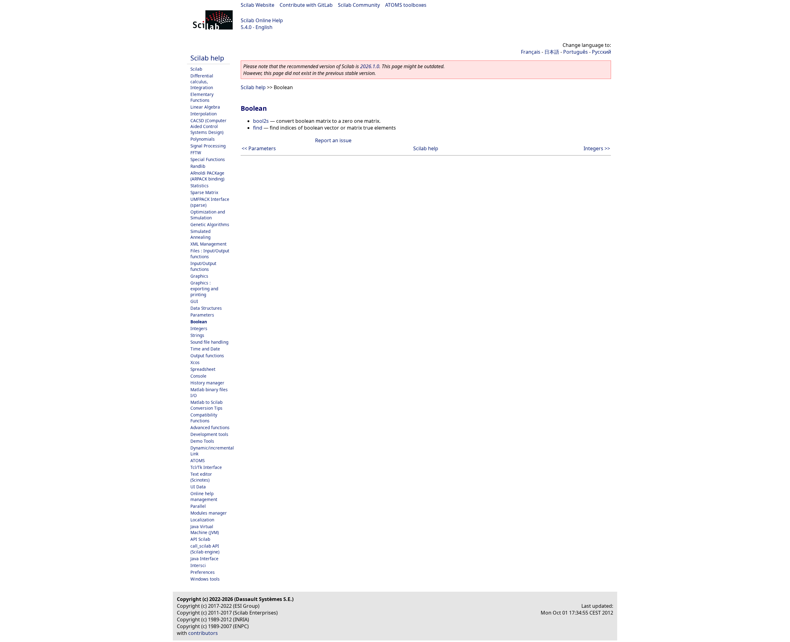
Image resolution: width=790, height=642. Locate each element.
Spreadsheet (202, 369)
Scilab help (207, 57)
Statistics (199, 185)
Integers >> (597, 148)
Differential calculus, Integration (201, 81)
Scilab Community (359, 5)
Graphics (199, 276)
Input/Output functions (203, 266)
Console (198, 376)
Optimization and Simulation (207, 215)
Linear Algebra (205, 107)
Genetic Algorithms (209, 224)
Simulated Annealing (200, 234)
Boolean (198, 322)
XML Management (208, 244)
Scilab (196, 69)
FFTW (195, 152)
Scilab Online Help (262, 20)
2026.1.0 (369, 66)
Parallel (198, 506)
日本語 (551, 51)
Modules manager (208, 513)
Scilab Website (257, 5)
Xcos (195, 362)
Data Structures (206, 308)
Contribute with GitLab (306, 5)
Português (575, 51)
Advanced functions (210, 427)
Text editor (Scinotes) (201, 477)
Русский (601, 51)
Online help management (203, 496)
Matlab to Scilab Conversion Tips (206, 405)
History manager (207, 383)
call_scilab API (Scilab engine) (204, 549)
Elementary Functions (202, 97)
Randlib (197, 166)
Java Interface (204, 558)
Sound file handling (209, 342)
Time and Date (205, 349)
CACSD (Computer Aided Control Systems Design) (208, 126)
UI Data (198, 487)
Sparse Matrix (204, 192)
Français (530, 51)
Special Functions (207, 159)
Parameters (202, 315)
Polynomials (202, 139)
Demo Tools (202, 441)
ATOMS (197, 460)
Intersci (198, 565)
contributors (203, 633)
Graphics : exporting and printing (204, 288)
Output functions (207, 355)
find (257, 127)
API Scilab (200, 539)
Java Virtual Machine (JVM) (204, 529)
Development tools (209, 434)
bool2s (261, 121)
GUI (194, 301)
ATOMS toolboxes (405, 5)
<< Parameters (259, 148)
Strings (197, 335)
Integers (198, 328)
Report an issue (333, 140)
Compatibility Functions (203, 418)
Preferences (202, 572)
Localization (202, 520)
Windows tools (205, 579)
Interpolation (203, 114)
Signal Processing (208, 146)
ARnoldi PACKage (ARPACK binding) (207, 176)
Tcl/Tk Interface (206, 467)
